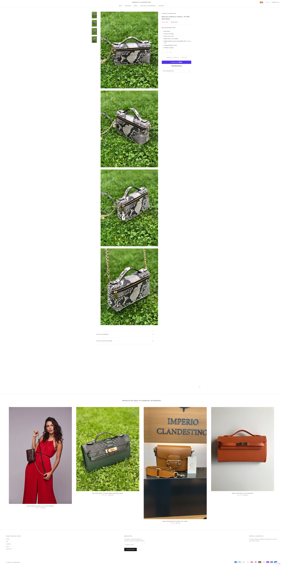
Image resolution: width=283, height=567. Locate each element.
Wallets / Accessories (148, 5)
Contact (7, 539)
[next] (278, 463)
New (120, 5)
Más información (168, 70)
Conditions (8, 544)
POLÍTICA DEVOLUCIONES (104, 340)
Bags (135, 5)
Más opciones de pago (176, 65)
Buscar (267, 2)
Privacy (7, 546)
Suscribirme (130, 549)
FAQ (7, 541)
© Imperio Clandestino (13, 562)
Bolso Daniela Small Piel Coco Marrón (40, 506)
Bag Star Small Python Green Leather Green (107, 493)
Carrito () (275, 2)
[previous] (4, 463)
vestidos (128, 5)
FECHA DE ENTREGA (103, 334)
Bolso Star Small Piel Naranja (242, 493)
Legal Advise (9, 549)
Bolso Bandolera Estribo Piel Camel (175, 521)
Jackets (161, 5)
